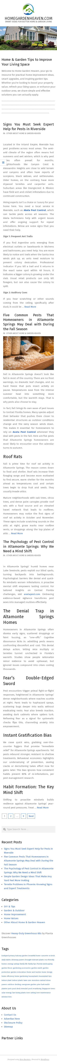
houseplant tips (45, 976)
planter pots (7, 989)
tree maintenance (43, 993)
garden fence (7, 968)
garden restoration (18, 972)
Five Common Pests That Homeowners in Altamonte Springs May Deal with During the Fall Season (28, 860)
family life (24, 964)
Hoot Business (25, 1059)
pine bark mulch (43, 984)
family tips (32, 964)
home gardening (21, 976)
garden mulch (36, 968)
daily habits (6, 960)
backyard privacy (8, 956)
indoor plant (7, 980)
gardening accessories (22, 968)
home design (47, 972)
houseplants (33, 976)
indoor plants (17, 980)
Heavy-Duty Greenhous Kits (26, 933)
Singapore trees (48, 989)
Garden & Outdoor (14, 910)
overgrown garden (29, 984)
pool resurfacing (34, 989)
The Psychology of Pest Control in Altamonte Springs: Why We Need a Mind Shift (28, 546)
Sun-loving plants (19, 993)
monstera (35, 980)
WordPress (45, 1059)
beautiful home (34, 956)
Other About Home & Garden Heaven (23, 133)
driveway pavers (17, 960)
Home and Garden (34, 972)
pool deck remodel (20, 989)
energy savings (13, 964)
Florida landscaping (44, 964)
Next (31, 816)
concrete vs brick (48, 956)
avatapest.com (32, 594)
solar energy (7, 993)
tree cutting (31, 993)
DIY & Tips (9, 906)
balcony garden (21, 956)
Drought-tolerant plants (34, 960)
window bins (7, 997)
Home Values (11, 918)
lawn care (27, 980)
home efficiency (8, 976)
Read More (30, 306)
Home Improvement (15, 914)
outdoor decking (14, 984)
